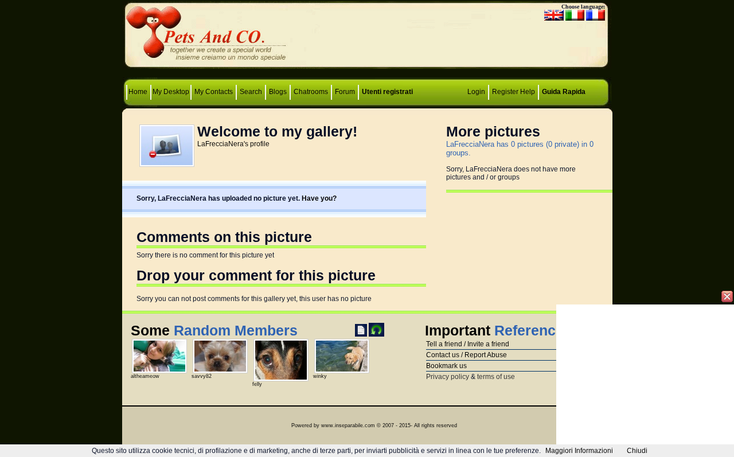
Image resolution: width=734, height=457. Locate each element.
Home (138, 92)
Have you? (319, 198)
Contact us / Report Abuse (466, 355)
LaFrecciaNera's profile (233, 144)
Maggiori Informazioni (579, 451)
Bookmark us (446, 366)
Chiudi (637, 451)
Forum (346, 92)
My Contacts (213, 92)
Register (505, 92)
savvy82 (202, 376)
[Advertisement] (367, 37)
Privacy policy (447, 377)
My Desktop (171, 92)
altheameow (145, 376)
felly (257, 384)
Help (527, 92)
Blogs (278, 92)
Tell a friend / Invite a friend (467, 344)
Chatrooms (311, 92)
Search (251, 92)
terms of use (496, 377)
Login (476, 92)
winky (320, 376)
